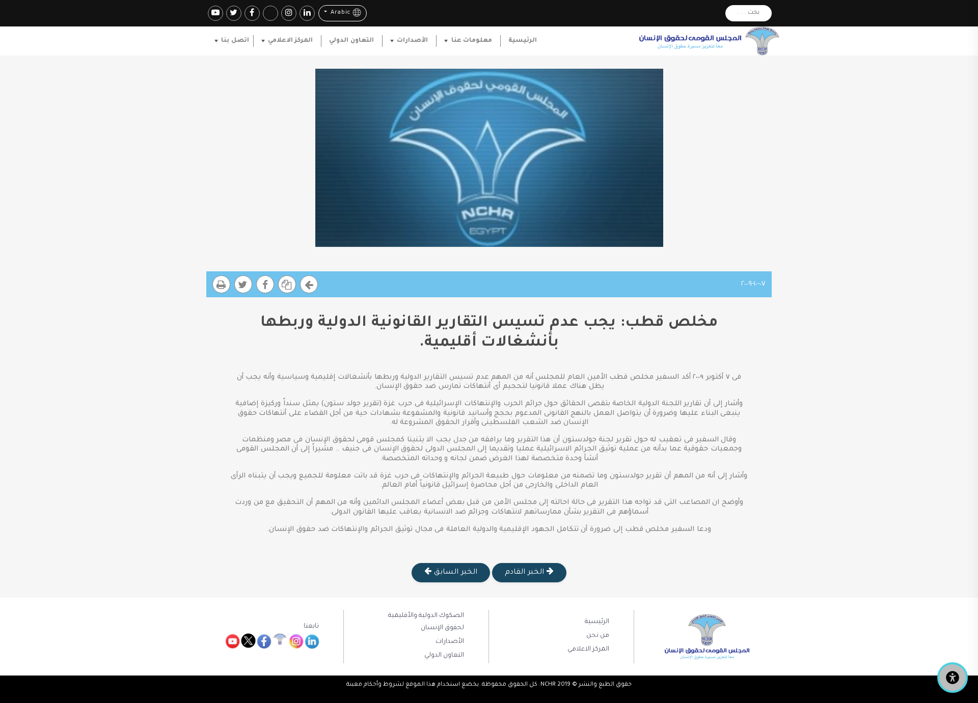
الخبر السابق (454, 573)
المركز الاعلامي (290, 40)
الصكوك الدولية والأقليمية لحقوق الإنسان (426, 622)
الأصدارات (412, 40)
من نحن (597, 635)
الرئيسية (522, 40)
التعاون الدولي (351, 40)
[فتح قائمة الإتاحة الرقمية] (952, 677)
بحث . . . (748, 13)
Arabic (339, 13)
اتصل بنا (235, 40)
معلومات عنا (471, 40)
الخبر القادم (525, 573)
